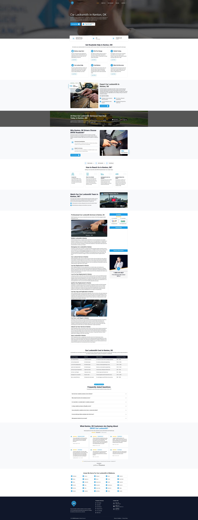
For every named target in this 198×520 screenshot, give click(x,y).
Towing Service (99, 508)
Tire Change (99, 502)
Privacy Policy (125, 518)
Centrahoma (110, 485)
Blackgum (97, 476)
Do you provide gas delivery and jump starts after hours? (83, 414)
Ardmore (74, 488)
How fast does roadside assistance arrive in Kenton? (82, 393)
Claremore (109, 488)
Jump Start (99, 504)
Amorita (74, 485)
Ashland (74, 491)
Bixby (85, 488)
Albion (74, 482)
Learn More (74, 59)
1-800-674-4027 (75, 178)
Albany (74, 479)
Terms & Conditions (117, 518)
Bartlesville (86, 482)
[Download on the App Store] (115, 119)
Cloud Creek (121, 479)
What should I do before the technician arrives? (81, 397)
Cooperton (121, 482)
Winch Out (98, 512)
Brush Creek (98, 488)
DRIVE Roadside (76, 518)
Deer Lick (120, 485)
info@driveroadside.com (119, 506)
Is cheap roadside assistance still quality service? (81, 406)
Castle (109, 482)
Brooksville (98, 485)
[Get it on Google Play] (124, 119)
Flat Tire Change (98, 51)
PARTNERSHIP (110, 3)
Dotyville (120, 491)
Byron (109, 476)
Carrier (109, 479)
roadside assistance (86, 251)
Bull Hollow (98, 491)
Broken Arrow (98, 482)
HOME (98, 3)
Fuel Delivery (97, 65)
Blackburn (86, 491)
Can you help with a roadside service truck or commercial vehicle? (85, 410)
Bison (85, 485)
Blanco (97, 479)
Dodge (120, 488)
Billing (117, 3)
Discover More (103, 105)
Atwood (86, 476)
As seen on (99, 463)
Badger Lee (86, 479)
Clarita (109, 491)
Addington (74, 476)
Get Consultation (74, 155)
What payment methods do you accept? (79, 418)
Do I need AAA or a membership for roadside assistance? (83, 402)
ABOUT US (103, 3)
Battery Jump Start (79, 51)
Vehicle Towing (117, 51)
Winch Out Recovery (118, 65)
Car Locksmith (99, 510)
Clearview (121, 476)
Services (123, 3)
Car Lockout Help (78, 65)
